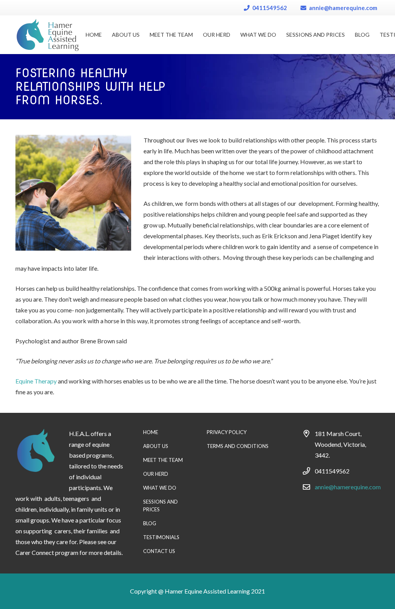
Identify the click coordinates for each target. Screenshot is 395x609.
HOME (150, 432)
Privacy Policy (226, 432)
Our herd (155, 474)
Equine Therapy (36, 381)
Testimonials (161, 537)
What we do (159, 488)
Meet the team (163, 460)
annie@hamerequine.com (348, 486)
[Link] (47, 35)
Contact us (159, 551)
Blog (149, 523)
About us (155, 446)
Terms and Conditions (237, 446)
